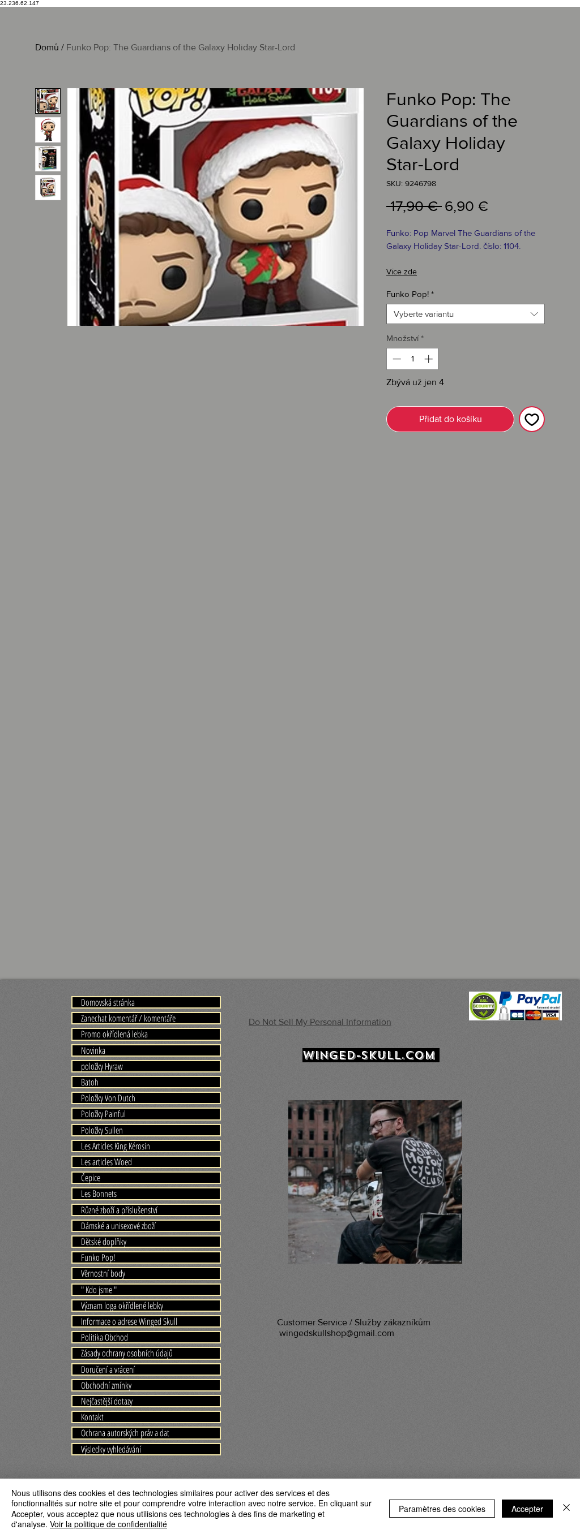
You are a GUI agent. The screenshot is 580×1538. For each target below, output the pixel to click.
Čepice (90, 1178)
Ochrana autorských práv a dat (125, 1433)
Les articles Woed (106, 1162)
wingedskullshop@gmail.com (336, 1333)
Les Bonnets (99, 1193)
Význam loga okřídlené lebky (122, 1305)
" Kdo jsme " (99, 1290)
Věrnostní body (103, 1273)
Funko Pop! (410, 294)
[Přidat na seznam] (532, 419)
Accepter (527, 1508)
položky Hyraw (102, 1066)
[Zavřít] (566, 1508)
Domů (47, 47)
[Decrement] (395, 358)
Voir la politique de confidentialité (108, 1524)
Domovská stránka (108, 1002)
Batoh (90, 1082)
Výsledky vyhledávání (111, 1449)
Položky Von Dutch (108, 1098)
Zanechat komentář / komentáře (128, 1018)
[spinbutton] (412, 358)
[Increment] (429, 358)
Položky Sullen (102, 1130)
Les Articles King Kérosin (115, 1146)
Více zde (401, 271)
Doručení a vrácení (108, 1369)
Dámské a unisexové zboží (118, 1226)
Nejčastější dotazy (107, 1401)
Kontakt (92, 1417)
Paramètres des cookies (442, 1508)
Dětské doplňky (103, 1242)
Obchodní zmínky (106, 1385)
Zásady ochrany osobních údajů (127, 1353)
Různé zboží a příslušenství (119, 1210)
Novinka (93, 1050)
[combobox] (465, 314)
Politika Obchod (104, 1337)
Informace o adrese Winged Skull (129, 1321)
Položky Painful (103, 1114)
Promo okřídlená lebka (114, 1034)
